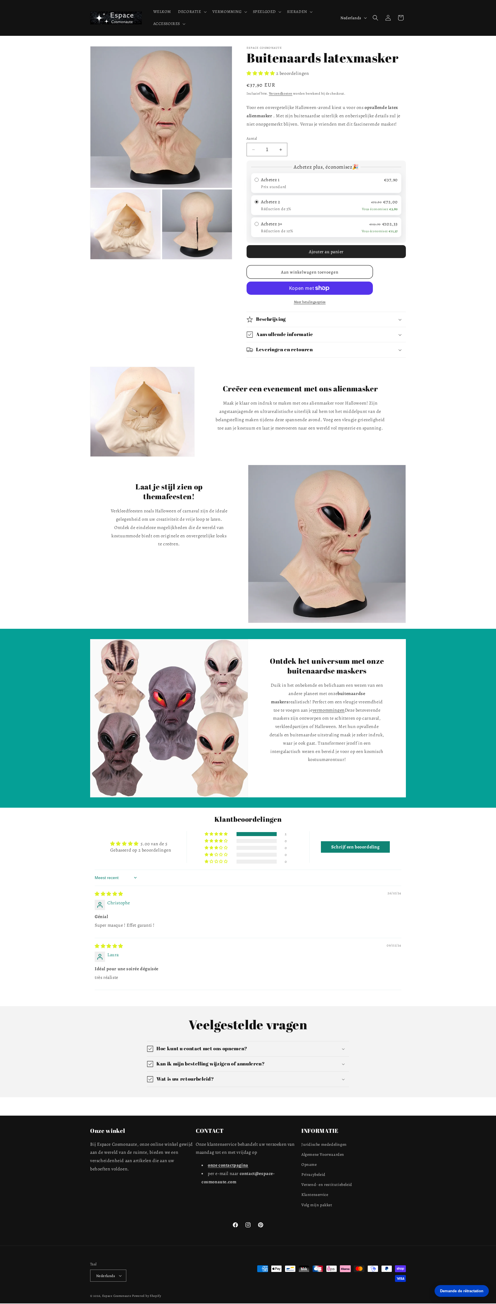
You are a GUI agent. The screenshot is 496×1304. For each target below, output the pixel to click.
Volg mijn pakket (316, 1205)
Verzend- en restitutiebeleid (326, 1184)
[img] (109, 894)
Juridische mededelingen (324, 1144)
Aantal (252, 138)
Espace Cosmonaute (116, 1296)
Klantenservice (314, 1194)
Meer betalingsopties (310, 302)
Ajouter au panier (326, 252)
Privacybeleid (313, 1174)
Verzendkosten (280, 93)
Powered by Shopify (146, 1296)
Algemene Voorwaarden (322, 1154)
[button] (192, 12)
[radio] (326, 183)
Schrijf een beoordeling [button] (355, 847)
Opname (309, 1164)
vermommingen (329, 710)
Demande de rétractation (461, 1291)
